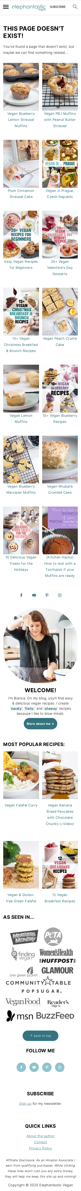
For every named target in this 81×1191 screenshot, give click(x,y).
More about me (39, 724)
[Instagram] (59, 595)
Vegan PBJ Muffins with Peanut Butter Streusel (60, 120)
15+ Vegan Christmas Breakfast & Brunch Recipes (21, 344)
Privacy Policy (40, 1148)
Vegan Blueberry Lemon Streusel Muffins (21, 120)
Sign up (25, 1104)
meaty (16, 708)
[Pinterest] (47, 595)
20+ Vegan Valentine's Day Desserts (60, 268)
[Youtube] (34, 595)
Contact (40, 1142)
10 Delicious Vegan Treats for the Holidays (21, 563)
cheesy (50, 708)
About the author (41, 1136)
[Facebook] (21, 595)
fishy (29, 708)
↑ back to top (40, 1036)
